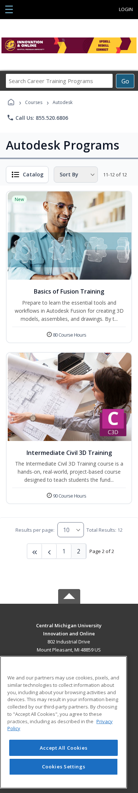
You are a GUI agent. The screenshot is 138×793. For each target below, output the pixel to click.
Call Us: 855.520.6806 (37, 117)
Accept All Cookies (64, 747)
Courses (33, 102)
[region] (63, 722)
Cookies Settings (63, 766)
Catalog (33, 174)
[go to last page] (34, 551)
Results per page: (34, 530)
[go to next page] (49, 551)
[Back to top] (69, 630)
